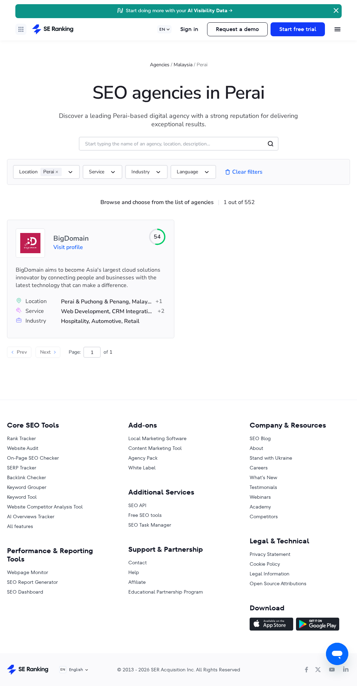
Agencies (159, 64)
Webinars (260, 496)
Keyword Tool (22, 496)
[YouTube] (332, 669)
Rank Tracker (21, 438)
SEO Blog (260, 438)
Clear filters (247, 172)
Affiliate (137, 582)
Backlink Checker (26, 477)
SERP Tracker (21, 467)
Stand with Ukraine (271, 457)
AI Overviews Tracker (30, 516)
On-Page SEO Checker (33, 457)
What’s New (263, 477)
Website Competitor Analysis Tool (45, 506)
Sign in (189, 29)
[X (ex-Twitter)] (318, 669)
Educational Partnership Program (165, 591)
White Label (141, 467)
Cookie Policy (265, 563)
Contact (137, 562)
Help (133, 572)
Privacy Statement (270, 554)
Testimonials (263, 487)
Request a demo (237, 29)
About (256, 448)
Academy (260, 506)
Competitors (264, 516)
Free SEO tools (145, 515)
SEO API (137, 505)
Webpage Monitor (27, 572)
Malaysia (183, 64)
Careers (259, 467)
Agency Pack (143, 457)
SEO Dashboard (25, 591)
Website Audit (22, 448)
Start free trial (297, 29)
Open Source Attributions (278, 583)
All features (20, 526)
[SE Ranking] (52, 29)
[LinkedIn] (346, 669)
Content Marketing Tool (155, 448)
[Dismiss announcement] (335, 9)
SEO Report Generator (32, 582)
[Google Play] (317, 625)
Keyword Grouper (26, 487)
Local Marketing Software (157, 438)
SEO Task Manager (149, 524)
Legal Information (269, 573)
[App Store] (271, 625)
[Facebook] (306, 669)
